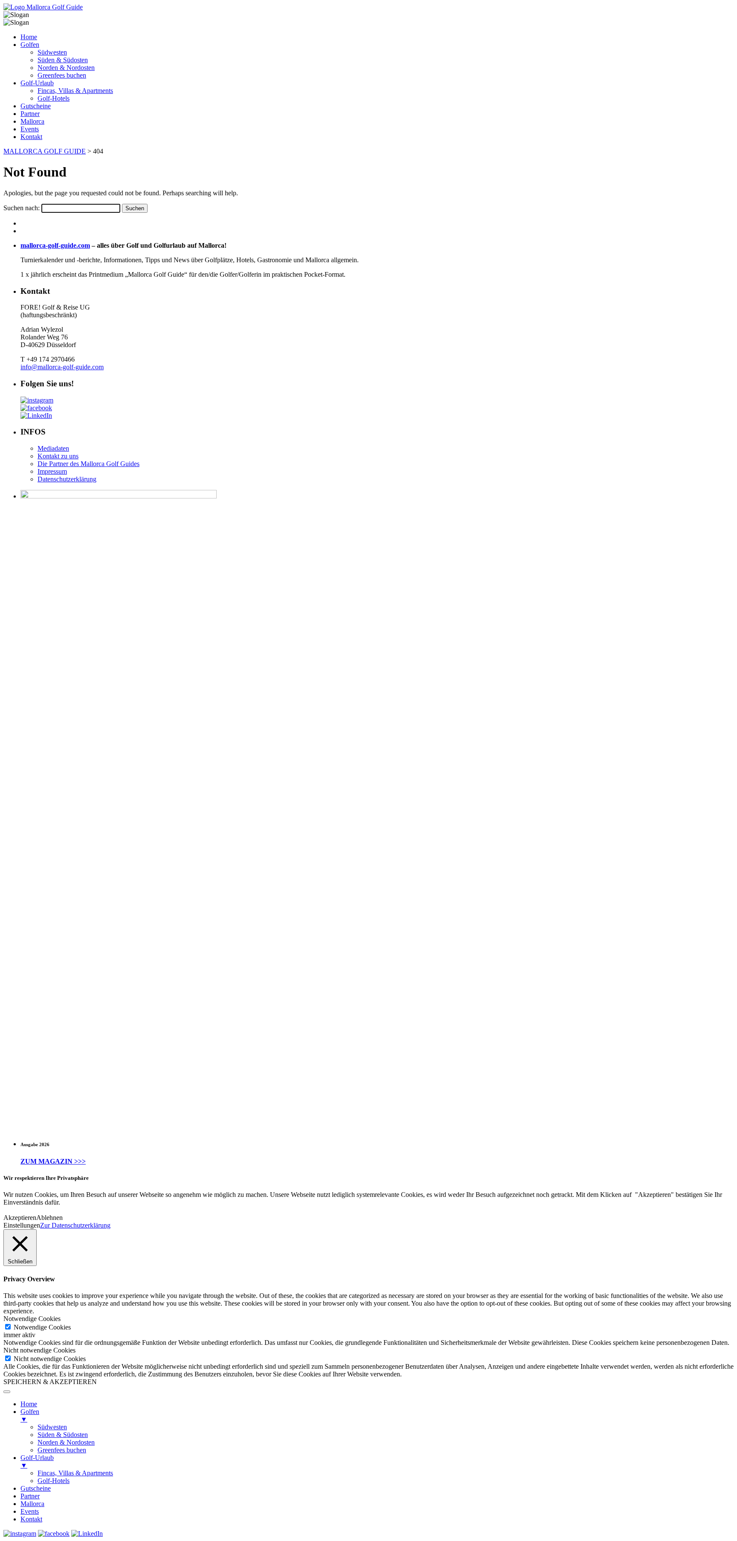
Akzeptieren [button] (19, 1217)
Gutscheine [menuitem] (35, 1488)
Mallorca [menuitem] (32, 1503)
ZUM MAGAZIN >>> (53, 1161)
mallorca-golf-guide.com (55, 245)
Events (29, 129)
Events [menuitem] (29, 1511)
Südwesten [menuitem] (52, 1427)
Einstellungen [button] (21, 1225)
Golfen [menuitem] (29, 1415)
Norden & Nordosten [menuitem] (66, 1442)
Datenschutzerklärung (67, 479)
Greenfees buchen (62, 75)
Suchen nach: (21, 207)
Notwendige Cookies (42, 1327)
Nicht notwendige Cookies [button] (39, 1350)
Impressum (52, 471)
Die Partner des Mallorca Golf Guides (88, 463)
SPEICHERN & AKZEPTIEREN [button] (50, 1381)
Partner (30, 113)
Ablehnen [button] (49, 1217)
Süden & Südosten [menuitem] (63, 1434)
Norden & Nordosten (66, 67)
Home (28, 37)
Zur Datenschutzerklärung (75, 1225)
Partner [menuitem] (30, 1496)
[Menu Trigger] (6, 1391)
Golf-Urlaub (37, 83)
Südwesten (52, 52)
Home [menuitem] (28, 1404)
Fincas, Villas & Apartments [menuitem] (75, 1473)
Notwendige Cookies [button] (32, 1318)
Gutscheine (35, 106)
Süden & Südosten (63, 60)
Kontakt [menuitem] (31, 1519)
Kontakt (31, 136)
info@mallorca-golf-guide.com (62, 367)
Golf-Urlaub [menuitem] (37, 1461)
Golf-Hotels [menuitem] (54, 1480)
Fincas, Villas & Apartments (75, 90)
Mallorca (32, 121)
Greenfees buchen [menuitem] (62, 1450)
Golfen (29, 44)
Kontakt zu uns (58, 456)
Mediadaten (53, 448)
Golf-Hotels (54, 98)
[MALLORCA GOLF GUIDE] (43, 7)
